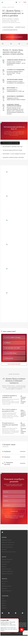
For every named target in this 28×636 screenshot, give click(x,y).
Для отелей (4, 549)
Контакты (4, 605)
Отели (3, 583)
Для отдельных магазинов (7, 547)
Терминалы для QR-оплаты (7, 571)
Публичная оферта (6, 633)
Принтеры (4, 566)
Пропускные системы (6, 586)
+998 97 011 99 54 (21, 623)
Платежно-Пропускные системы (8, 551)
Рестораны (4, 588)
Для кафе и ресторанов (6, 540)
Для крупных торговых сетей (8, 542)
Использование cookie (20, 633)
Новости (3, 603)
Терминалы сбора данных (7, 573)
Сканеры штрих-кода (6, 568)
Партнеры (4, 600)
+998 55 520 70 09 (21, 626)
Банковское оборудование (7, 559)
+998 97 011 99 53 (21, 624)
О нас (3, 598)
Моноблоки (4, 564)
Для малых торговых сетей (7, 544)
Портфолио (4, 607)
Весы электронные (6, 561)
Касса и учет (4, 581)
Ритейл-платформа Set (6, 590)
